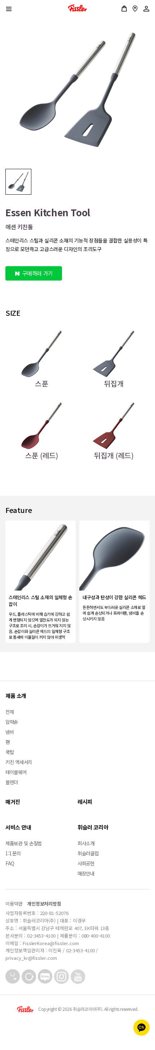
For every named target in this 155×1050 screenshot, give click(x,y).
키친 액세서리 (18, 761)
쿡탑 (9, 751)
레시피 (85, 801)
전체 (9, 711)
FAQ (9, 863)
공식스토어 (124, 8)
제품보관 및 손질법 (23, 843)
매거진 (12, 801)
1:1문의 (13, 853)
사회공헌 (86, 863)
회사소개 (86, 843)
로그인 (146, 8)
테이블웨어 (16, 772)
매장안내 (135, 8)
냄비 (9, 731)
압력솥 (11, 721)
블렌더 (11, 782)
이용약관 (14, 903)
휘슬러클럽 (88, 853)
